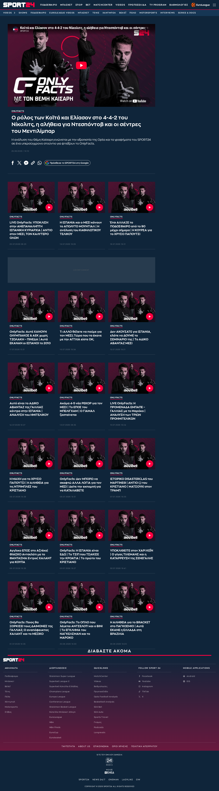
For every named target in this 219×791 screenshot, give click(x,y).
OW (138, 780)
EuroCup (53, 732)
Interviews (167, 13)
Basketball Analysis (104, 702)
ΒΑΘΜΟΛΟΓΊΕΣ (178, 5)
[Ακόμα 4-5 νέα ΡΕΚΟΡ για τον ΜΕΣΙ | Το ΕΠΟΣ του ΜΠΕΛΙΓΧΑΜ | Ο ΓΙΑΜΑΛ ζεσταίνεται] (81, 378)
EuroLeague (55, 717)
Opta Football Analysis (106, 697)
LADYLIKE (127, 780)
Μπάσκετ (66, 5)
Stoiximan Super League (62, 676)
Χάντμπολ (109, 13)
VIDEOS (120, 5)
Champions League (59, 692)
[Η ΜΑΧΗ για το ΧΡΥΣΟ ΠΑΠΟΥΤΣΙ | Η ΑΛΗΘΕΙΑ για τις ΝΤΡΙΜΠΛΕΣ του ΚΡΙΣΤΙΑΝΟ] (31, 453)
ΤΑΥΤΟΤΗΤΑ (68, 746)
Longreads (99, 732)
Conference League (59, 702)
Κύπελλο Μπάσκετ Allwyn (62, 712)
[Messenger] (26, 163)
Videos (7, 13)
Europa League (57, 697)
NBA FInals (54, 727)
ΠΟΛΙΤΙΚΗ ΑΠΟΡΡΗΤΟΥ (144, 746)
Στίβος (8, 712)
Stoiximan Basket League (62, 707)
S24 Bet (98, 707)
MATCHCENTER (103, 5)
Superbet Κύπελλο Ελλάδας (63, 686)
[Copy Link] (33, 163)
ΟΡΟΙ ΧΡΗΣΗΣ (120, 746)
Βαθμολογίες (100, 686)
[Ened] (109, 772)
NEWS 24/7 (99, 780)
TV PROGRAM (158, 5)
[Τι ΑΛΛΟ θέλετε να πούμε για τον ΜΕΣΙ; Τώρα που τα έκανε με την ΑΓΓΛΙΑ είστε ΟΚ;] (81, 306)
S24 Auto (98, 712)
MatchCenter (101, 676)
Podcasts (99, 727)
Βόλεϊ (122, 13)
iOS (188, 681)
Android (191, 676)
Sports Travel (101, 717)
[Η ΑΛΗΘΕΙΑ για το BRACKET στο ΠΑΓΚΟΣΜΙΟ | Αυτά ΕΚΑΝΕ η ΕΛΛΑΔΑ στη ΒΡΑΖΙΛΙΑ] (131, 597)
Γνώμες (98, 722)
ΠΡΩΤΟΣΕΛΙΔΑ (137, 5)
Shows (23, 13)
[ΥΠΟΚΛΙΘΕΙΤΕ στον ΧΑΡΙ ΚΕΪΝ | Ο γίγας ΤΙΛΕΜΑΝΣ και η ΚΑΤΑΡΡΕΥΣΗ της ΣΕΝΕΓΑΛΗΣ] (131, 525)
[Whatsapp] (39, 163)
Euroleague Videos (62, 13)
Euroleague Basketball (199, 5)
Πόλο (133, 13)
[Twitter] (19, 163)
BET (88, 5)
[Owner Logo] (109, 761)
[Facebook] (12, 163)
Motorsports (148, 13)
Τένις (96, 13)
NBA (51, 722)
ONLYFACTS (16, 217)
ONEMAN (114, 780)
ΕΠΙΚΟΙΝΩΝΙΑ (101, 746)
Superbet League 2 (59, 681)
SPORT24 (84, 780)
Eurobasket (55, 738)
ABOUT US (84, 746)
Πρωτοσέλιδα (101, 692)
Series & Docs (187, 13)
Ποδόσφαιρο (48, 5)
